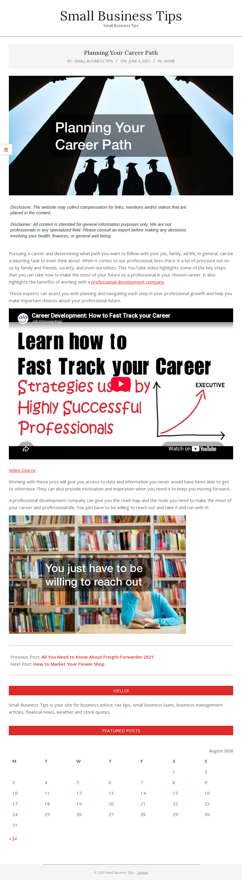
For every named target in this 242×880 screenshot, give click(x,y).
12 (79, 793)
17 (15, 804)
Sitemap (142, 872)
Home (169, 61)
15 (175, 793)
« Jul (13, 838)
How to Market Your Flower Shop (68, 664)
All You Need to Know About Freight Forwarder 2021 (97, 657)
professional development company (127, 282)
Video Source (22, 470)
